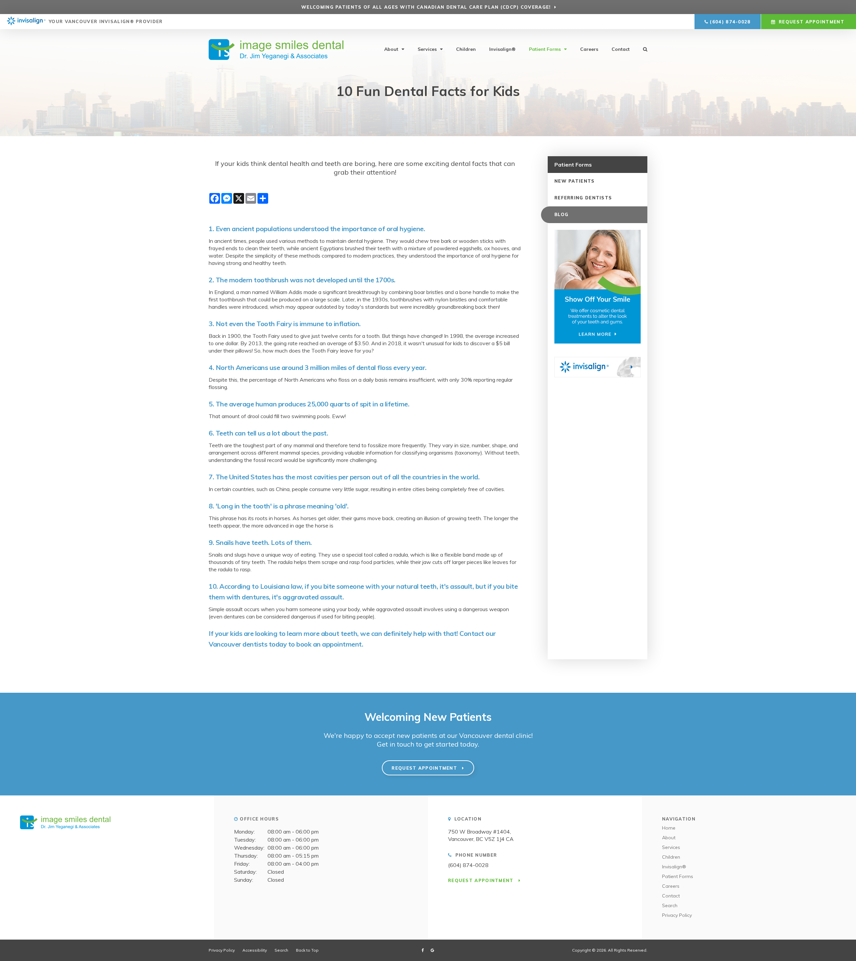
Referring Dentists (583, 197)
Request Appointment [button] (811, 21)
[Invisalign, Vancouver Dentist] (26, 21)
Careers (589, 49)
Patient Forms (545, 49)
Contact (621, 49)
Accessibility (254, 950)
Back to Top (307, 950)
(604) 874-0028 (730, 21)
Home (668, 828)
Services (427, 49)
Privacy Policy (677, 915)
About (391, 49)
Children (466, 49)
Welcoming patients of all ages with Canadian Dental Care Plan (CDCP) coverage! (426, 7)
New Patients (574, 181)
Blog (561, 214)
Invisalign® (502, 49)
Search (669, 905)
